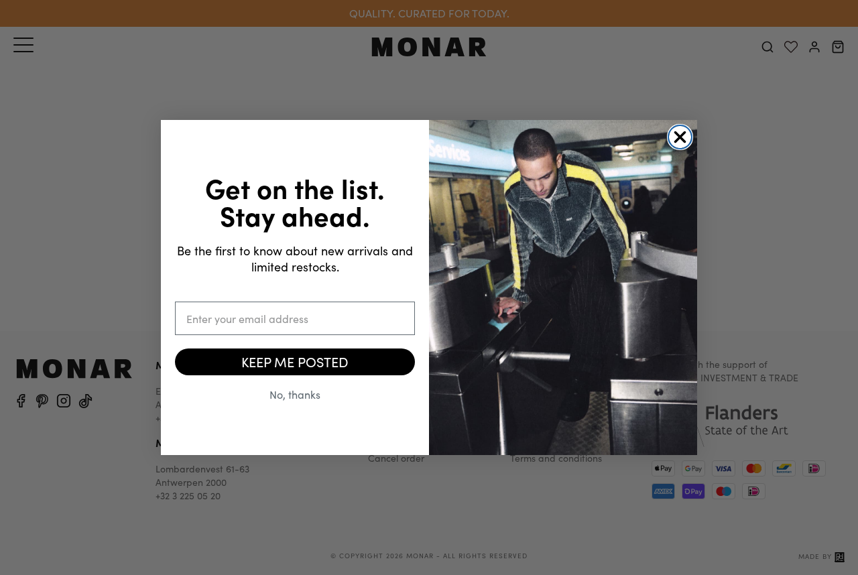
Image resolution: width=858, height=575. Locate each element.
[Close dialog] (680, 137)
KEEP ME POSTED (295, 362)
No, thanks (294, 394)
